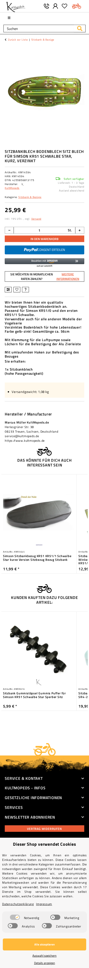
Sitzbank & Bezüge (29, 197)
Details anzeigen (44, 963)
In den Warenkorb (44, 239)
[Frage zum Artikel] (25, 289)
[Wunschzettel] (64, 6)
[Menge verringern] (9, 230)
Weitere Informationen (67, 276)
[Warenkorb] (76, 6)
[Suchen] (80, 28)
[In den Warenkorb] (8, 48)
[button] (55, 6)
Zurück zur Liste (18, 40)
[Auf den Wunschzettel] (16, 289)
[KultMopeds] (16, 6)
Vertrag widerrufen (44, 828)
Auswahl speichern (44, 955)
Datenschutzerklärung (18, 904)
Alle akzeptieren (44, 944)
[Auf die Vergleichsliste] (8, 289)
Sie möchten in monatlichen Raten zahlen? (44, 276)
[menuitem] (9, 17)
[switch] (15, 917)
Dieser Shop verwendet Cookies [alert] (44, 844)
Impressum (44, 904)
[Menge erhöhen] (79, 230)
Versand (36, 219)
